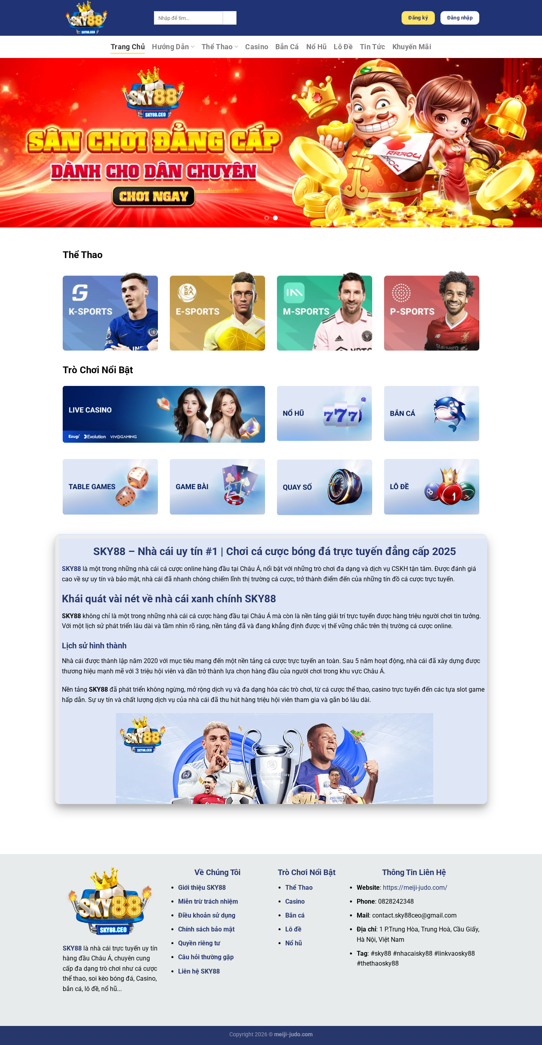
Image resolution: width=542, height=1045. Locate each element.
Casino (256, 47)
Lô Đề (343, 47)
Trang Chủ (128, 47)
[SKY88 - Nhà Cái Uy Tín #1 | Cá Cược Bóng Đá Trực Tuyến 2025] (102, 18)
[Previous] (21, 143)
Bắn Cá (287, 47)
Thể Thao (217, 47)
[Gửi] (229, 18)
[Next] (521, 143)
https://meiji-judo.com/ (415, 887)
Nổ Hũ (316, 47)
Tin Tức (372, 47)
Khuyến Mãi (412, 47)
